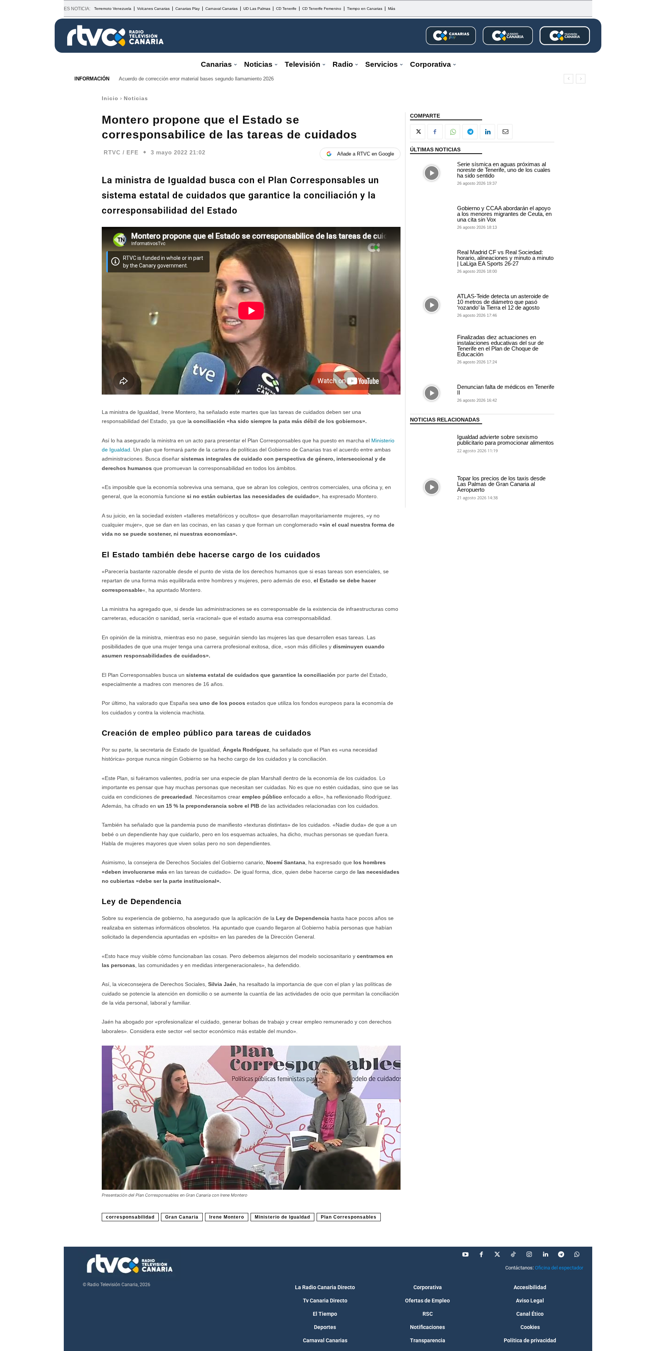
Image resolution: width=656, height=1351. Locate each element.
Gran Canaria (182, 1217)
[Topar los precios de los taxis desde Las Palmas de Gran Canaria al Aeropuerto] (431, 487)
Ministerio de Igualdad (282, 1217)
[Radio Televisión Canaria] (115, 36)
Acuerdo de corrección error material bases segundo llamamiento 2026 (196, 79)
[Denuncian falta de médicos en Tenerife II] (431, 393)
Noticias (136, 98)
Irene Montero (226, 1217)
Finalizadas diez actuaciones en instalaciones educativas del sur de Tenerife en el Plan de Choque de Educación (500, 345)
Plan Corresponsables (349, 1217)
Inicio (110, 98)
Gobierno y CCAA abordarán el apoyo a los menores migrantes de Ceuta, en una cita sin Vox (504, 214)
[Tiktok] (513, 1255)
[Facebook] (435, 131)
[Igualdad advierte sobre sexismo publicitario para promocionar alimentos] (431, 443)
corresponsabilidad (130, 1217)
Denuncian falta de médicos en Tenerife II (505, 390)
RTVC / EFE (121, 152)
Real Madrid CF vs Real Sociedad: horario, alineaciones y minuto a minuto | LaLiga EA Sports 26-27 (505, 258)
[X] (417, 131)
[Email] (504, 131)
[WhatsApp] (452, 131)
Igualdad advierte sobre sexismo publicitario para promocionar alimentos (505, 440)
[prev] (568, 78)
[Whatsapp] (577, 1255)
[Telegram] (470, 131)
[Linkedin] (487, 131)
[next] (580, 78)
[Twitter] (497, 1255)
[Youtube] (465, 1255)
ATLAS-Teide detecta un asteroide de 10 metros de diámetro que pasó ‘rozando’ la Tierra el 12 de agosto (503, 302)
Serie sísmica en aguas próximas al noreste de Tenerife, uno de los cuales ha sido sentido (503, 170)
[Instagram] (529, 1255)
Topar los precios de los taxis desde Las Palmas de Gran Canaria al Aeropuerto (501, 484)
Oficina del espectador (559, 1268)
